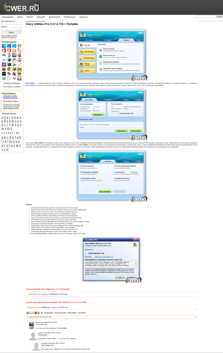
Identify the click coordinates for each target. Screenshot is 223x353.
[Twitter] (30, 312)
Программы (7, 17)
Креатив (41, 17)
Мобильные (69, 17)
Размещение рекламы (11, 104)
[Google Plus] (38, 312)
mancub (37, 322)
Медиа (30, 17)
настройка (81, 312)
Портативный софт (32, 21)
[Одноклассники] (33, 312)
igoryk (32, 317)
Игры (19, 17)
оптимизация (48, 312)
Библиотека (54, 17)
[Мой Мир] (35, 312)
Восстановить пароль (9, 35)
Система (42, 21)
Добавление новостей (11, 106)
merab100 (44, 343)
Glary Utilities (72, 312)
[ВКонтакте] (27, 312)
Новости (83, 17)
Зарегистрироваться (8, 37)
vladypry (40, 333)
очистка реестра (60, 312)
